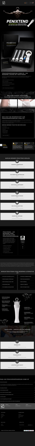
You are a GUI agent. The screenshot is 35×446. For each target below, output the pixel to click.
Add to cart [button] (22, 247)
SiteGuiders (13, 430)
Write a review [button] (5, 147)
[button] (28, 2)
